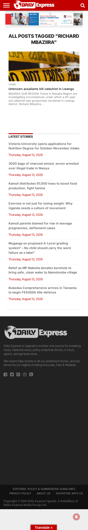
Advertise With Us (69, 493)
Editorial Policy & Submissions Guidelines (44, 489)
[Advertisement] (44, 429)
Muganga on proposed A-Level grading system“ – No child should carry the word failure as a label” (40, 247)
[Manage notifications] (76, 516)
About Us (43, 493)
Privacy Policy (20, 493)
